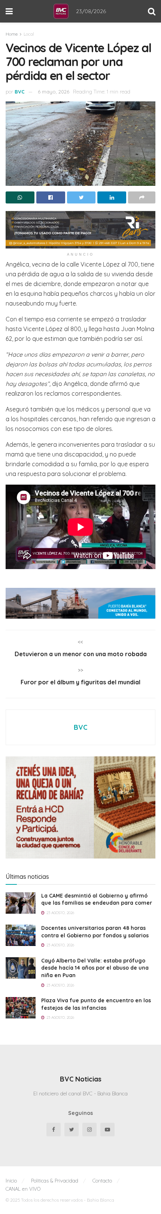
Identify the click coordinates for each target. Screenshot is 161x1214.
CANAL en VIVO (23, 1189)
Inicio (11, 1181)
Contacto (102, 1181)
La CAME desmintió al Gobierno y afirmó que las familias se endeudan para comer (96, 899)
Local (29, 34)
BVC (20, 92)
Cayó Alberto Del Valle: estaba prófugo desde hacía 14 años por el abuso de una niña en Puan (95, 968)
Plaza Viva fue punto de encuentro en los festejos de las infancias (96, 1004)
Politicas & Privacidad (54, 1181)
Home (12, 34)
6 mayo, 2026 (53, 92)
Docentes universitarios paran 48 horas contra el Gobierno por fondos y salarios (95, 932)
